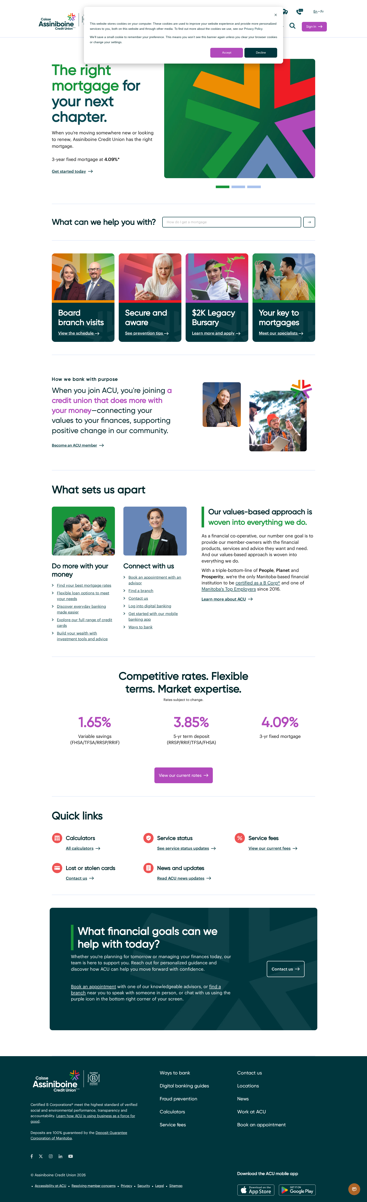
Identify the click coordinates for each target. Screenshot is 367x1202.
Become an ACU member (74, 445)
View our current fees (269, 848)
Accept (226, 52)
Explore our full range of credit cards (84, 622)
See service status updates (183, 848)
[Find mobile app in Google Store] (297, 1190)
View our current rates (180, 775)
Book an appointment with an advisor (154, 580)
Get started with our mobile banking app (153, 616)
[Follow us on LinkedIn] (60, 1157)
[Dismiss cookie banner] (275, 15)
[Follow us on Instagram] (51, 1157)
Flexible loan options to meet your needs (83, 596)
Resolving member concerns (94, 1186)
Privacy (126, 1186)
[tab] (222, 187)
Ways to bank (140, 627)
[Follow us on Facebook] (32, 1157)
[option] (315, 11)
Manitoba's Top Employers (229, 589)
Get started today (69, 171)
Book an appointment (93, 986)
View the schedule (76, 333)
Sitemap (175, 1186)
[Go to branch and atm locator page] (285, 11)
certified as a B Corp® (258, 583)
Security (143, 1186)
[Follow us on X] (41, 1157)
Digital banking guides (184, 1086)
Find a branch (140, 590)
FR (322, 11)
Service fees (173, 1125)
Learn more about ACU (224, 599)
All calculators (79, 848)
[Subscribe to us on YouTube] (70, 1157)
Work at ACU (251, 1112)
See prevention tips (144, 333)
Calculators (172, 1112)
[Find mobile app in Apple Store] (255, 1190)
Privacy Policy (253, 28)
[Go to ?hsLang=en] (64, 22)
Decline (261, 52)
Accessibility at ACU (50, 1186)
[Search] (292, 27)
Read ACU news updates (180, 878)
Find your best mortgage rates (84, 585)
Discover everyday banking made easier (81, 609)
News (243, 1099)
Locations (248, 1086)
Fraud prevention (178, 1099)
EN (315, 11)
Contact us (138, 598)
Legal (159, 1186)
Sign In (311, 26)
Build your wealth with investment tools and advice (82, 636)
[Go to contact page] (299, 11)
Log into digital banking (149, 606)
